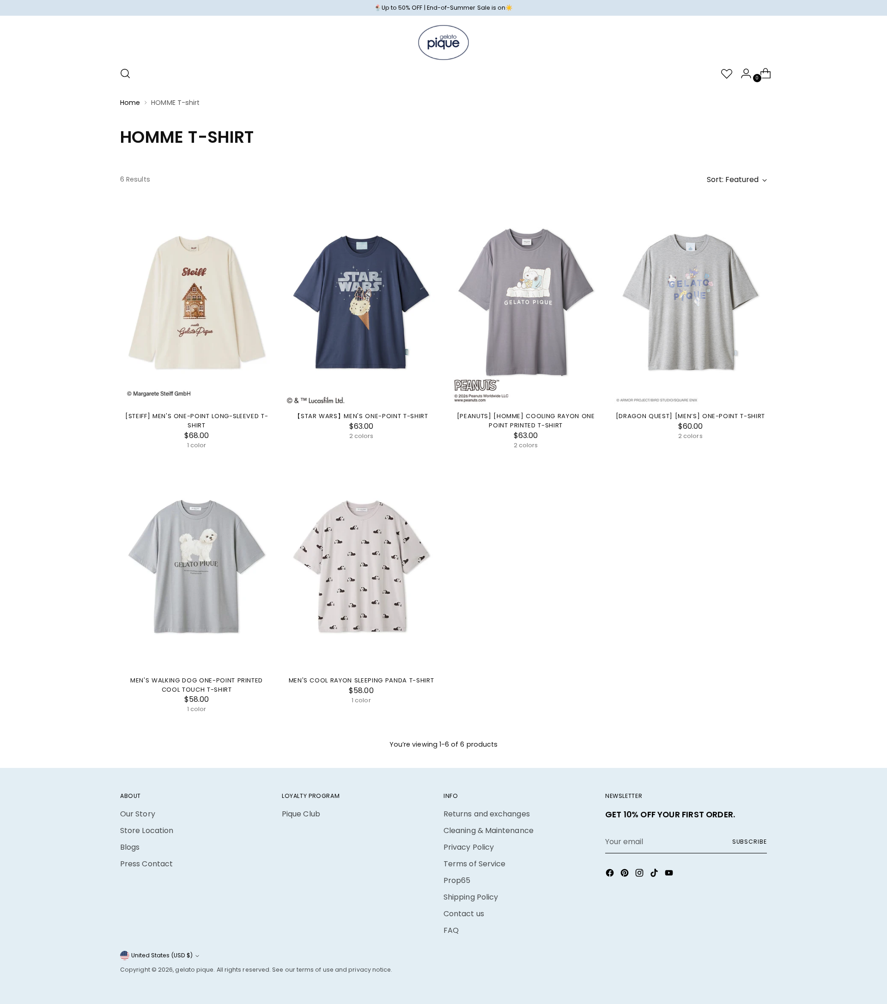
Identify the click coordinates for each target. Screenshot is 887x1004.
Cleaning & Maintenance (489, 830)
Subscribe (749, 842)
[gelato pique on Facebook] (610, 874)
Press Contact (146, 863)
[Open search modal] (125, 73)
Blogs (130, 847)
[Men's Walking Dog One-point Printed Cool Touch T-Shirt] (196, 566)
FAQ (451, 930)
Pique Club (301, 814)
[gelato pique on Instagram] (640, 874)
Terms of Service (474, 863)
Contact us (464, 913)
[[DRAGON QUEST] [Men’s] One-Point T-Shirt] (690, 302)
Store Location (146, 830)
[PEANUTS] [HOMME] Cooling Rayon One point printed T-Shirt (526, 421)
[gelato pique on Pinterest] (625, 874)
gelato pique (194, 970)
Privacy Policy (469, 847)
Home (130, 102)
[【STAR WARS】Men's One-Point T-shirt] (361, 302)
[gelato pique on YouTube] (669, 874)
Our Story (137, 814)
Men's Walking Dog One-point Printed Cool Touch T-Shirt (196, 685)
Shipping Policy (471, 897)
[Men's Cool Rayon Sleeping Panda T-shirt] (361, 566)
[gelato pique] (443, 42)
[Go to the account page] (742, 73)
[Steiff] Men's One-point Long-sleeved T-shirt (196, 421)
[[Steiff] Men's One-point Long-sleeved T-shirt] (196, 302)
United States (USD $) (162, 955)
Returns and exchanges (487, 814)
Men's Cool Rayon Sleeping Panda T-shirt (361, 680)
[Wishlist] (723, 73)
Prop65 (457, 880)
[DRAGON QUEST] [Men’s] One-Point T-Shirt (690, 416)
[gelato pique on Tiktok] (655, 874)
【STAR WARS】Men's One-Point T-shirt (361, 416)
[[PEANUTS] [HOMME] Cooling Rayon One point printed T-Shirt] (526, 302)
